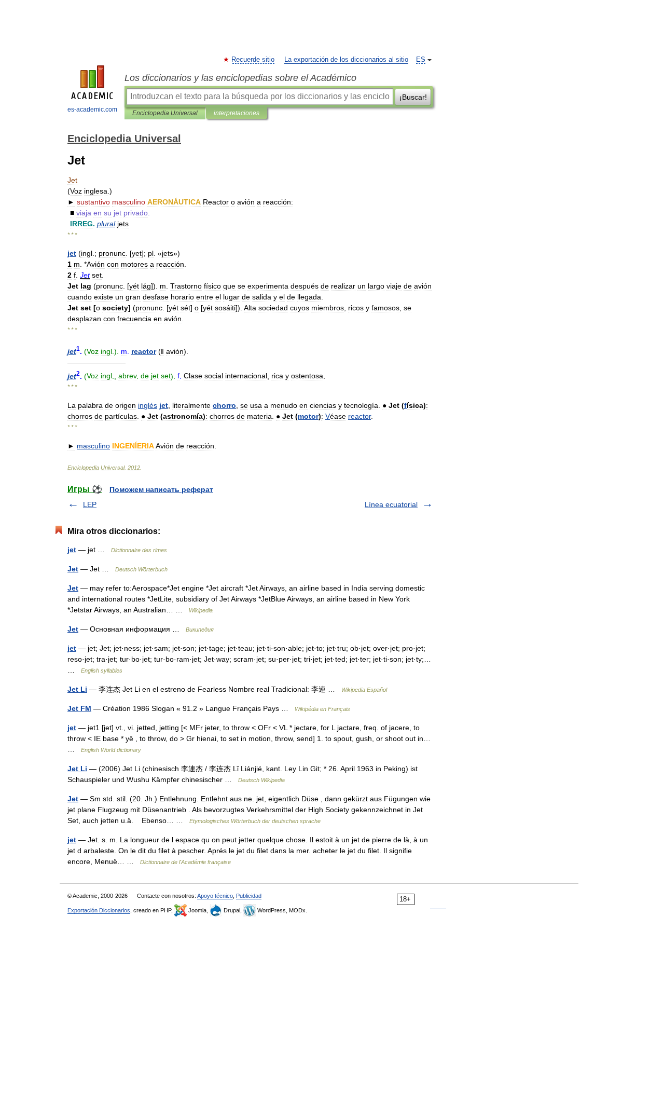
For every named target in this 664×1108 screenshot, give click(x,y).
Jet (72, 569)
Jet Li (77, 689)
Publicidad (248, 896)
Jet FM (79, 708)
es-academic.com (92, 109)
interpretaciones (236, 113)
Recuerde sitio (253, 59)
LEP (89, 504)
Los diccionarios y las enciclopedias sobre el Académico (240, 78)
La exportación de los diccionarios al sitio (346, 59)
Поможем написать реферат (161, 489)
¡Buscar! (413, 97)
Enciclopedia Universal (165, 113)
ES (420, 59)
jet (71, 549)
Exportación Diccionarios (98, 910)
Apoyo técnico (215, 896)
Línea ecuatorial (391, 504)
